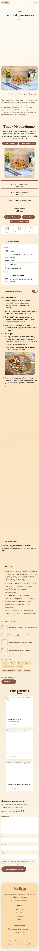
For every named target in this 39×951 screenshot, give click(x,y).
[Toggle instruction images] (35, 291)
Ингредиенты (7, 232)
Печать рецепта (10, 143)
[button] (35, 247)
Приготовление (19, 232)
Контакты (19, 916)
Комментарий (6, 816)
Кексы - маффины (8, 667)
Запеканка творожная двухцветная (19, 785)
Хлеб (19, 670)
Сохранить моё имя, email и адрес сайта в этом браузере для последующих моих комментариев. (19, 863)
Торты (19, 11)
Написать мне (9, 681)
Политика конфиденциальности (19, 929)
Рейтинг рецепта (6, 811)
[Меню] (35, 3)
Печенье (5, 663)
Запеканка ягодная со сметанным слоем (14, 720)
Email (3, 844)
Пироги (19, 667)
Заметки (31, 232)
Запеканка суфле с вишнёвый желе (19, 753)
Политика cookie (20, 932)
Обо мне (19, 913)
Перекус (27, 670)
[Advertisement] (19, 43)
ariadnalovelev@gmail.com (19, 900)
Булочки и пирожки (24, 663)
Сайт (3, 853)
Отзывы (19, 920)
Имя (3, 836)
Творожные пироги (9, 670)
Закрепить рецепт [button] (27, 143)
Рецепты (19, 909)
